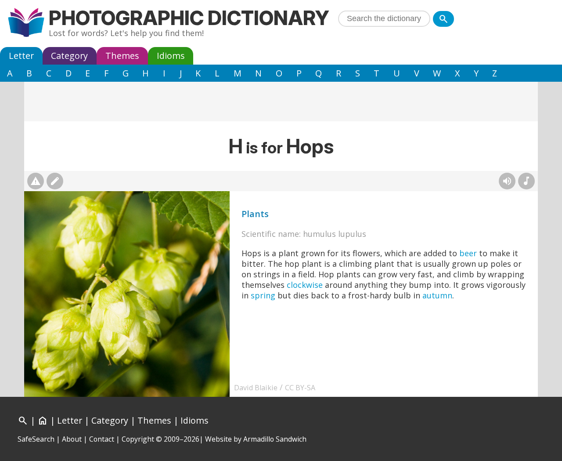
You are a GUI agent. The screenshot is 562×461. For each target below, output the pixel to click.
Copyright (138, 439)
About (72, 439)
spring (263, 295)
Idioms (171, 56)
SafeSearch (36, 439)
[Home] (26, 23)
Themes (122, 56)
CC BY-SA (300, 387)
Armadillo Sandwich (274, 439)
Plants (255, 214)
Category (69, 56)
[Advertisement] (281, 101)
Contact (101, 439)
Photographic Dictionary (189, 18)
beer (468, 253)
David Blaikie (255, 387)
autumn (437, 295)
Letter (21, 56)
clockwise (305, 285)
